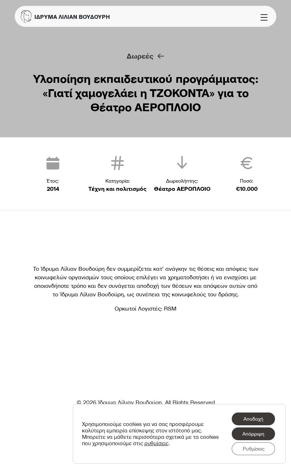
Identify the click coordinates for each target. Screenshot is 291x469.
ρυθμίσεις (156, 443)
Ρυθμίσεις (253, 449)
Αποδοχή (253, 419)
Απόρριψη (253, 434)
